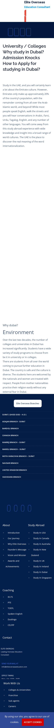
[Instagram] (16, 32)
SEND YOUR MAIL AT (10, 663)
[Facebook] (10, 32)
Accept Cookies (33, 722)
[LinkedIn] (28, 32)
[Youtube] (22, 32)
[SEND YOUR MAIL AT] (3, 659)
